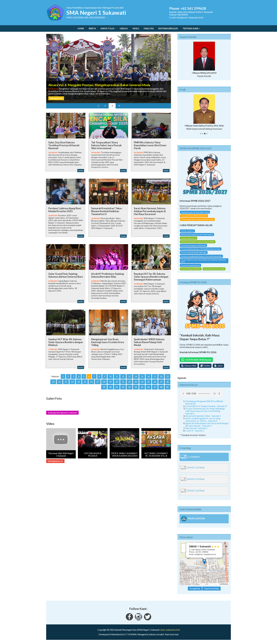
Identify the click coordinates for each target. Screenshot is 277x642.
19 (167, 376)
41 (117, 387)
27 (98, 382)
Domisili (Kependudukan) (190, 269)
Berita (92, 28)
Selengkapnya (56, 98)
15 (142, 376)
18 (161, 376)
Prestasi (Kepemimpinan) (190, 265)
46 (148, 387)
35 (148, 382)
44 (136, 387)
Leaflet (202, 584)
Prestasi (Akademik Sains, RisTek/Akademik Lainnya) (200, 249)
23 (72, 382)
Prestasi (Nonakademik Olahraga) (193, 253)
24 (78, 382)
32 (129, 382)
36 (155, 382)
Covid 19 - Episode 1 (194, 430)
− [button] (184, 550)
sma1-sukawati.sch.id (170, 630)
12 (123, 376)
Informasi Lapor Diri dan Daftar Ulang (195, 212)
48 (161, 387)
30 (117, 382)
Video (135, 28)
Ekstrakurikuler (168, 28)
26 (91, 382)
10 (110, 376)
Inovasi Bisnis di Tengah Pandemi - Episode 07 (206, 406)
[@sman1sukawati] (147, 619)
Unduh (124, 28)
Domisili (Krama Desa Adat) (214, 269)
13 (129, 376)
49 (167, 387)
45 (142, 387)
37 (161, 382)
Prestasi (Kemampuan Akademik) (193, 245)
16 (148, 376)
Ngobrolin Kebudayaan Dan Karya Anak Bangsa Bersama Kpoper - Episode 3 (206, 424)
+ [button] (184, 546)
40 (110, 387)
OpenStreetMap (213, 584)
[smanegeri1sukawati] (129, 619)
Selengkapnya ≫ (55, 461)
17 (155, 376)
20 (53, 382)
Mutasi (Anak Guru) (188, 238)
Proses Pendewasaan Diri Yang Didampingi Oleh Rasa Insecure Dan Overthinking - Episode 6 (205, 411)
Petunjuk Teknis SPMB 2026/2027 (194, 216)
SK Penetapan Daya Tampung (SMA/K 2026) (197, 219)
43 (129, 387)
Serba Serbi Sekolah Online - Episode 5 (203, 416)
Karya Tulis (107, 28)
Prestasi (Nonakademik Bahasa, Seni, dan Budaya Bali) (201, 256)
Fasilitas (149, 28)
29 (110, 382)
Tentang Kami (190, 28)
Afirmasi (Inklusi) (187, 231)
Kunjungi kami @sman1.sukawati (62, 412)
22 (66, 382)
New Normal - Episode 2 (196, 428)
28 (104, 382)
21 (59, 382)
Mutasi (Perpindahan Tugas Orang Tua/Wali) (197, 242)
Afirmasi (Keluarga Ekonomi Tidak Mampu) (197, 234)
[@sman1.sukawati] (138, 619)
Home (81, 28)
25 (85, 382)
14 (136, 376)
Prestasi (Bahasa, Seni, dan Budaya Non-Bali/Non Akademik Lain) (203, 261)
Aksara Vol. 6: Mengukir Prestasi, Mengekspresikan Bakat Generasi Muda (99, 85)
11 (117, 376)
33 (136, 382)
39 (104, 387)
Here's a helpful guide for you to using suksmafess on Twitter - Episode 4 (202, 419)
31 (123, 382)
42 (123, 387)
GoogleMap (194, 588)
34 (142, 382)
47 (155, 387)
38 (167, 382)
